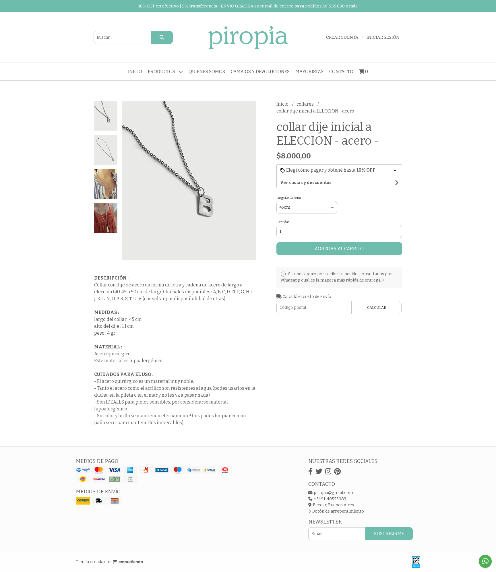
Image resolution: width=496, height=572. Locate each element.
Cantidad (283, 222)
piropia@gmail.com (333, 492)
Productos (162, 71)
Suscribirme (389, 533)
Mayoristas (309, 71)
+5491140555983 (329, 499)
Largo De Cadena (288, 198)
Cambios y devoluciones (260, 71)
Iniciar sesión (383, 37)
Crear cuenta (342, 37)
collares (306, 104)
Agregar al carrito (339, 248)
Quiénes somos (207, 71)
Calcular (376, 307)
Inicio (135, 71)
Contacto (341, 71)
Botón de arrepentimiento (337, 511)
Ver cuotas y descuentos (306, 182)
